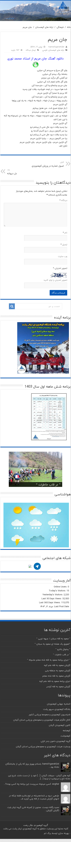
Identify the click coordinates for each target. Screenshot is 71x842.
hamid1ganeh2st (56, 46)
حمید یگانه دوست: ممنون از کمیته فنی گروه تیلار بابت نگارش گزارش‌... (33, 808)
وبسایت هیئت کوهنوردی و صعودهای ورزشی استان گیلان (43, 746)
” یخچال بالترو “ (62, 649)
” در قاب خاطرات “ (48, 484)
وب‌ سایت (62, 256)
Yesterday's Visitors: (53, 594)
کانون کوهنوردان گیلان (59, 725)
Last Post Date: (61, 606)
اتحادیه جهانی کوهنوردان (58, 704)
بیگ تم (47, 833)
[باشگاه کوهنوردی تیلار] (35, 11)
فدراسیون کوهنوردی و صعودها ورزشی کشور (49, 714)
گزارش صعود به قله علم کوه (57, 665)
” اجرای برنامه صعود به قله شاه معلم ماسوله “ (48, 660)
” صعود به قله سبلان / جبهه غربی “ (53, 638)
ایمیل (63, 244)
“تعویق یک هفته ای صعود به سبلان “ (52, 644)
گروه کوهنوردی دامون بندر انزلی (55, 741)
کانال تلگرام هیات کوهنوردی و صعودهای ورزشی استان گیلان (41, 720)
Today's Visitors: (58, 591)
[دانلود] (35, 65)
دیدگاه (63, 200)
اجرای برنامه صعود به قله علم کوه (54, 681)
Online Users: (61, 587)
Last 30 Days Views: (52, 598)
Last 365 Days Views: (50, 602)
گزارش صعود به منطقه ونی (57, 670)
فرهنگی (60, 27)
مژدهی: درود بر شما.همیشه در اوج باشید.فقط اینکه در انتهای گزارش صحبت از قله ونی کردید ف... (34, 797)
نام (65, 233)
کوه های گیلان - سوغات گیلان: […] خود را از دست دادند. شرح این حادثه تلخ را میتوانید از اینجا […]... (39, 777)
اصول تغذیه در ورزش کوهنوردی (48, 164)
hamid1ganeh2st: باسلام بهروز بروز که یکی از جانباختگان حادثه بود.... (32, 765)
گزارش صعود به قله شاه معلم (56, 676)
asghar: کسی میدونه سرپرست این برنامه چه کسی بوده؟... (31, 784)
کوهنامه (66, 730)
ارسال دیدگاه (31, 50)
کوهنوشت (65, 736)
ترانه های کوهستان (44, 27)
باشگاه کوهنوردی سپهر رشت (56, 709)
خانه (69, 27)
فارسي (44, 50)
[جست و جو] (12, 306)
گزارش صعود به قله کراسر (58, 686)
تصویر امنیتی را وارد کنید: (55, 280)
